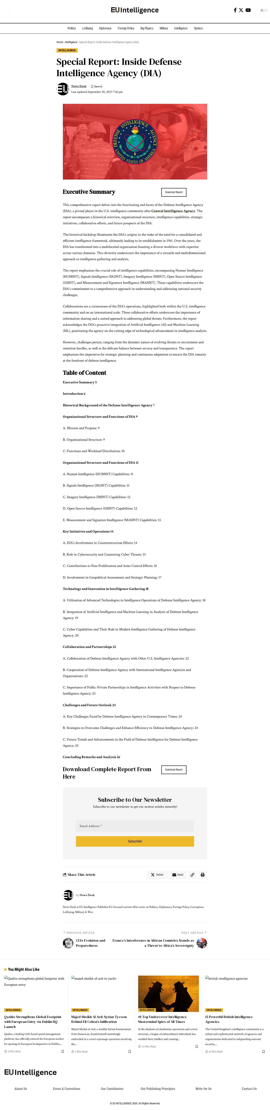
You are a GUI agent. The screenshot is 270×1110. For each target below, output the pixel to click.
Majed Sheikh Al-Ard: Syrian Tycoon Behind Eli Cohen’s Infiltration (99, 1019)
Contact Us (249, 1089)
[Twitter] (241, 10)
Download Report (174, 192)
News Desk (78, 86)
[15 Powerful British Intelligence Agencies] (235, 994)
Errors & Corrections (66, 1089)
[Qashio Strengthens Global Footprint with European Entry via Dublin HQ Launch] (34, 994)
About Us (21, 1089)
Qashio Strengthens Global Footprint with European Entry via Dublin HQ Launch (32, 1021)
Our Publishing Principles (158, 1089)
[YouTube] (248, 10)
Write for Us (204, 1089)
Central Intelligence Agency (173, 211)
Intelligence (71, 42)
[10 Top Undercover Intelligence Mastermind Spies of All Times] (168, 994)
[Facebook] (235, 10)
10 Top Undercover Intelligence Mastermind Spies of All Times (162, 1019)
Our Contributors (112, 1089)
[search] (5, 10)
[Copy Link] (192, 875)
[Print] (202, 875)
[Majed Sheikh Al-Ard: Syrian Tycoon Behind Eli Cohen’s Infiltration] (101, 994)
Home (60, 42)
